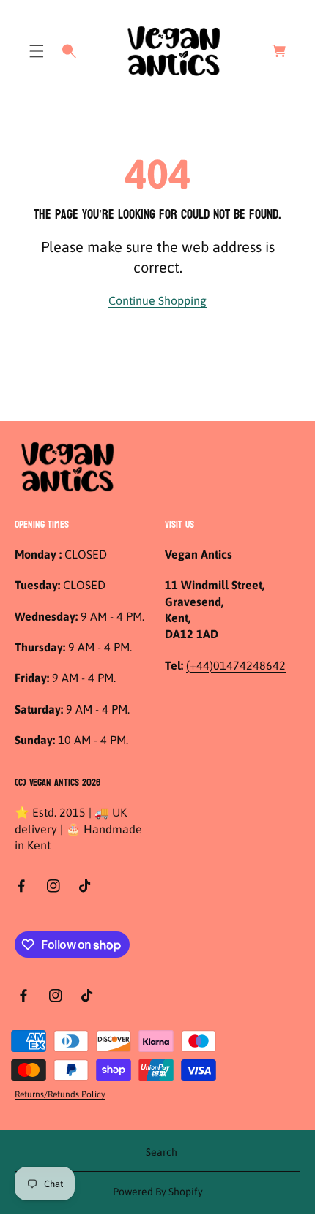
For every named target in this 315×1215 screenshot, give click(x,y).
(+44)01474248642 (236, 665)
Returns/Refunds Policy (60, 1094)
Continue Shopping (157, 300)
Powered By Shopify (158, 1191)
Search (161, 1152)
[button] (37, 51)
